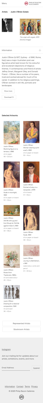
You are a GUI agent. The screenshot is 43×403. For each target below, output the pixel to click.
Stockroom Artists (21, 329)
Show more (8, 91)
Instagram (6, 349)
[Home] (33, 3)
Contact (19, 386)
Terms (27, 386)
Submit (36, 368)
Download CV (9, 97)
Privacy (34, 386)
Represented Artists (21, 323)
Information (10, 386)
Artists (5, 12)
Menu (4, 3)
